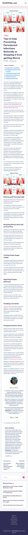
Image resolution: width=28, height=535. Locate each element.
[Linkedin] (13, 417)
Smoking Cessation (11, 76)
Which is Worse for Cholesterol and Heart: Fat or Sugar (13, 501)
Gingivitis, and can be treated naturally (12, 106)
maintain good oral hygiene (16, 359)
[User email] (17, 417)
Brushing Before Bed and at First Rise (13, 70)
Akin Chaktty (9, 428)
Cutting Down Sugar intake (13, 73)
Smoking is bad (7, 306)
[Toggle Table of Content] (21, 66)
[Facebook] (15, 417)
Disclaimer (14, 522)
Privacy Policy (14, 520)
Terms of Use (14, 524)
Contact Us (14, 518)
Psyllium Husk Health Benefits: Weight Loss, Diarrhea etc (12, 491)
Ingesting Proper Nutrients (13, 75)
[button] (8, 456)
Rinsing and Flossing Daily (12, 68)
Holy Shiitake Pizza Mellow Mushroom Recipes (12, 496)
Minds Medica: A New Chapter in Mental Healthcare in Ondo (13, 487)
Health (6, 35)
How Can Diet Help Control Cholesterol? (13, 505)
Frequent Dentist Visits (12, 78)
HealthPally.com (9, 3)
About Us (14, 515)
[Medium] (11, 417)
